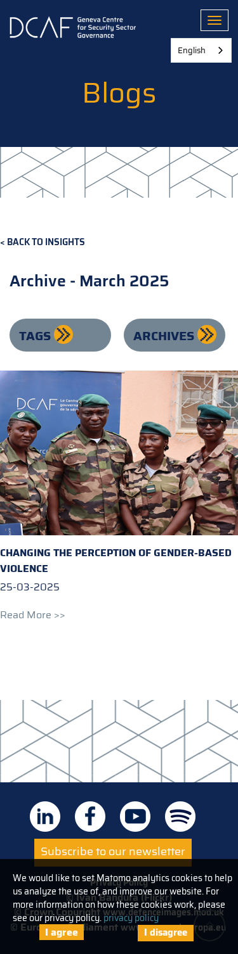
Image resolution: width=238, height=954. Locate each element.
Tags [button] (36, 336)
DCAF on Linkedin (45, 816)
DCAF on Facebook (90, 816)
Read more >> (32, 615)
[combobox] (201, 50)
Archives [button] (165, 336)
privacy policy (131, 918)
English (192, 50)
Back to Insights (46, 242)
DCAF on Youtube (135, 816)
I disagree (165, 932)
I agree (61, 932)
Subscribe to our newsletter (113, 851)
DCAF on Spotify (180, 816)
